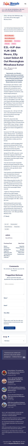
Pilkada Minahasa (8, 226)
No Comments (9, 69)
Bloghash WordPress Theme (16, 443)
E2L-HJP (6, 224)
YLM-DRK (7, 229)
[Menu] (25, 3)
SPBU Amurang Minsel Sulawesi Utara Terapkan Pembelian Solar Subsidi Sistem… (17, 389)
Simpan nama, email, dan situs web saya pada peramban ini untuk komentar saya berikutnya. (13, 322)
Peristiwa (17, 41)
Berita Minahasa (9, 38)
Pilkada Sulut (16, 226)
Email (6, 305)
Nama (6, 298)
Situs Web (6, 313)
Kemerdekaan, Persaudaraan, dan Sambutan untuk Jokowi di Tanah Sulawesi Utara (16, 372)
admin (7, 235)
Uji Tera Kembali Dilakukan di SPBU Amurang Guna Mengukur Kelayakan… (16, 396)
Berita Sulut (8, 41)
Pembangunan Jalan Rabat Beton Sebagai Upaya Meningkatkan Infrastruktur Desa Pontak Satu (14, 432)
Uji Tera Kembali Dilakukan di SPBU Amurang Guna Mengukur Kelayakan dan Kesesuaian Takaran (13, 423)
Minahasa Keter (14, 224)
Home (3, 9)
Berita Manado (9, 35)
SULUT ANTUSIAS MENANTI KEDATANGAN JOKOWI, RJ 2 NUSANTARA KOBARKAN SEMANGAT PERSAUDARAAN (12, 414)
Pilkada (7, 43)
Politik (14, 43)
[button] (8, 238)
